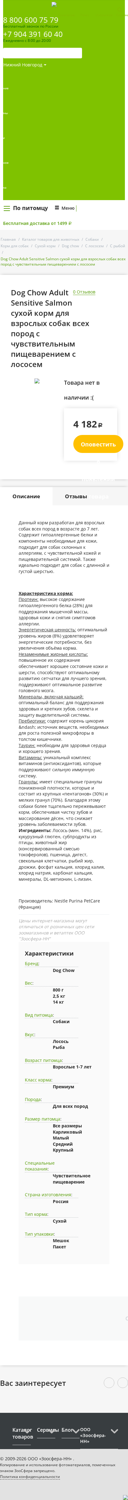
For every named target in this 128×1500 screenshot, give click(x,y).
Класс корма (38, 1080)
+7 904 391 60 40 (33, 34)
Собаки (92, 239)
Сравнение (66, 15)
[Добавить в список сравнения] (54, 395)
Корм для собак (15, 246)
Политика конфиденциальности (30, 1476)
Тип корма (36, 1214)
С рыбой (117, 246)
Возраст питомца (43, 1060)
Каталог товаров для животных (50, 239)
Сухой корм (45, 246)
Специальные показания (40, 1166)
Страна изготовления (48, 1195)
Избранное (104, 15)
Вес (28, 983)
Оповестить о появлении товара (98, 447)
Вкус (29, 1034)
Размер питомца (42, 1119)
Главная (8, 239)
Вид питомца (39, 1015)
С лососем (94, 246)
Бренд (31, 963)
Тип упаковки (39, 1234)
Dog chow (70, 246)
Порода (33, 1099)
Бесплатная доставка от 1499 (37, 223)
